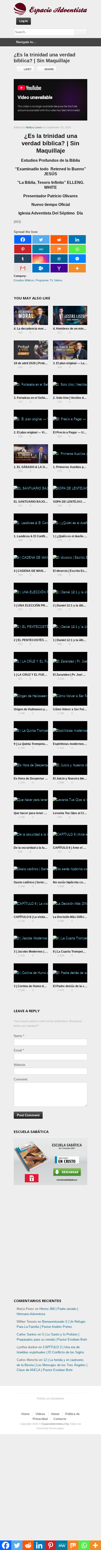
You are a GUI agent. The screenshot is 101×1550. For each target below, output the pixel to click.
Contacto (59, 1419)
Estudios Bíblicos (24, 280)
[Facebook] (22, 239)
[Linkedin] (77, 239)
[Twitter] (41, 239)
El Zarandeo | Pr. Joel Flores (72, 674)
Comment (20, 1079)
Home (25, 1414)
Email (18, 1050)
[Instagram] (41, 258)
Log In (23, 21)
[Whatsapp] (77, 249)
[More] (77, 268)
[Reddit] (59, 239)
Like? (28, 69)
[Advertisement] (50, 1243)
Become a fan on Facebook (46, 1405)
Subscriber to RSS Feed (61, 1405)
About (55, 1414)
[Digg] (59, 258)
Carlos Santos (27, 1334)
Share (49, 69)
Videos (58, 280)
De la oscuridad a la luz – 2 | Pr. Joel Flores (43, 847)
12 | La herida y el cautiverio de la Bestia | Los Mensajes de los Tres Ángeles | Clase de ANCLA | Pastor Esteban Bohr (52, 1365)
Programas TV (44, 280)
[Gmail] (22, 268)
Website (19, 1065)
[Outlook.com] (41, 268)
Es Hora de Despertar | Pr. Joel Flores (40, 778)
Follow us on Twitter (38, 1405)
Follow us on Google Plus (53, 1405)
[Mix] (59, 249)
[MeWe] (41, 249)
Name (18, 1036)
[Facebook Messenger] (77, 258)
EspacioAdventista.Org (55, 1423)
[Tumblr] (22, 258)
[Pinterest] (22, 249)
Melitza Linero (34, 127)
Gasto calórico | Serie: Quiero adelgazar (41, 882)
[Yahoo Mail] (59, 268)
